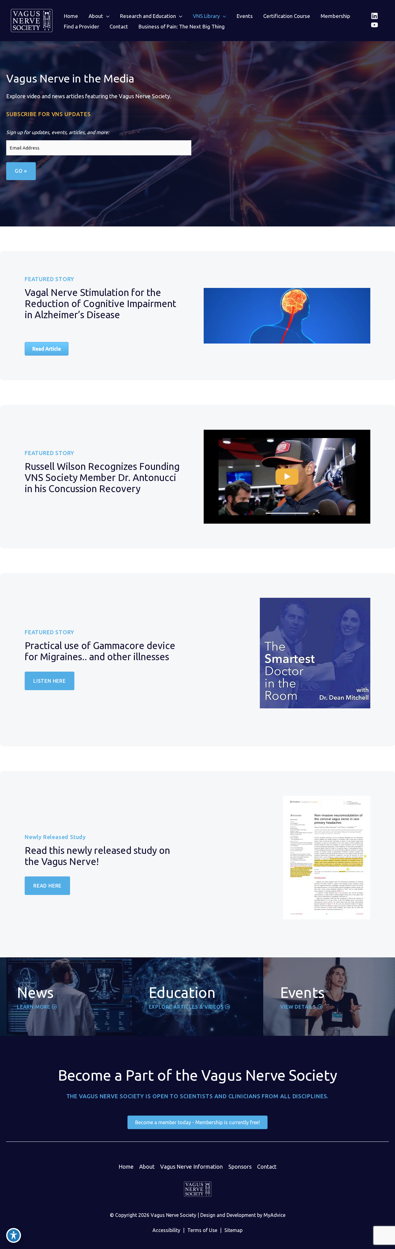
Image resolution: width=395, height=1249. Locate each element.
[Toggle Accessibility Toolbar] (13, 1235)
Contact (266, 1166)
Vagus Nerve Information (191, 1166)
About (147, 1166)
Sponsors (240, 1166)
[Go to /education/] (198, 996)
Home (126, 1166)
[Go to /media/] (66, 996)
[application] (106, 16)
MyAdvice (274, 1215)
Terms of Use (202, 1230)
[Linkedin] (374, 15)
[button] (99, 16)
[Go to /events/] (329, 996)
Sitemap (233, 1230)
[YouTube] (374, 24)
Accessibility (166, 1230)
